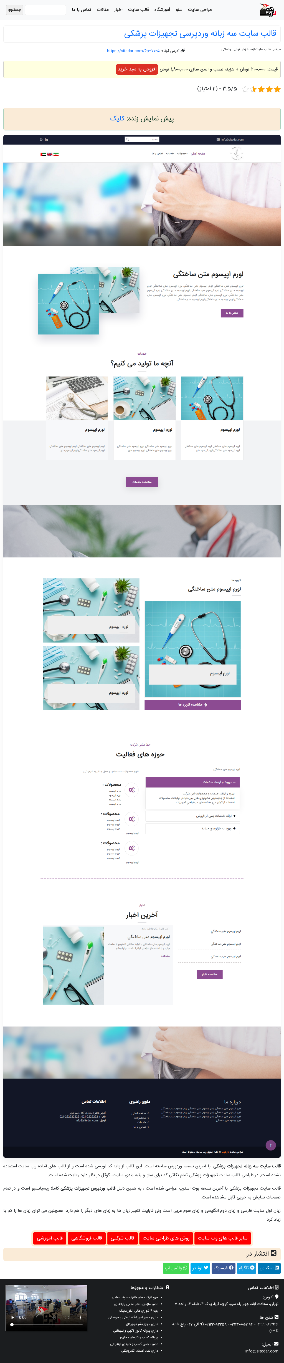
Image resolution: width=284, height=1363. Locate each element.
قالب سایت (138, 10)
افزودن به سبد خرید (137, 69)
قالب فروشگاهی (86, 1238)
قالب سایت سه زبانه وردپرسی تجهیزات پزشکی (200, 34)
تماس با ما (81, 10)
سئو (179, 10)
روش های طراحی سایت (166, 1238)
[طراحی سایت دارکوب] (268, 10)
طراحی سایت (200, 10)
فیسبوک (221, 1268)
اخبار (118, 10)
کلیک (117, 119)
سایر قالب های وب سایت (222, 1238)
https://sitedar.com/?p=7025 (133, 51)
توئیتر (198, 1268)
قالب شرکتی (122, 1238)
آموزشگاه (162, 10)
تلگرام (244, 1268)
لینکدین (267, 1268)
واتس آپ (174, 1268)
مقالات (103, 10)
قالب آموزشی (50, 1238)
